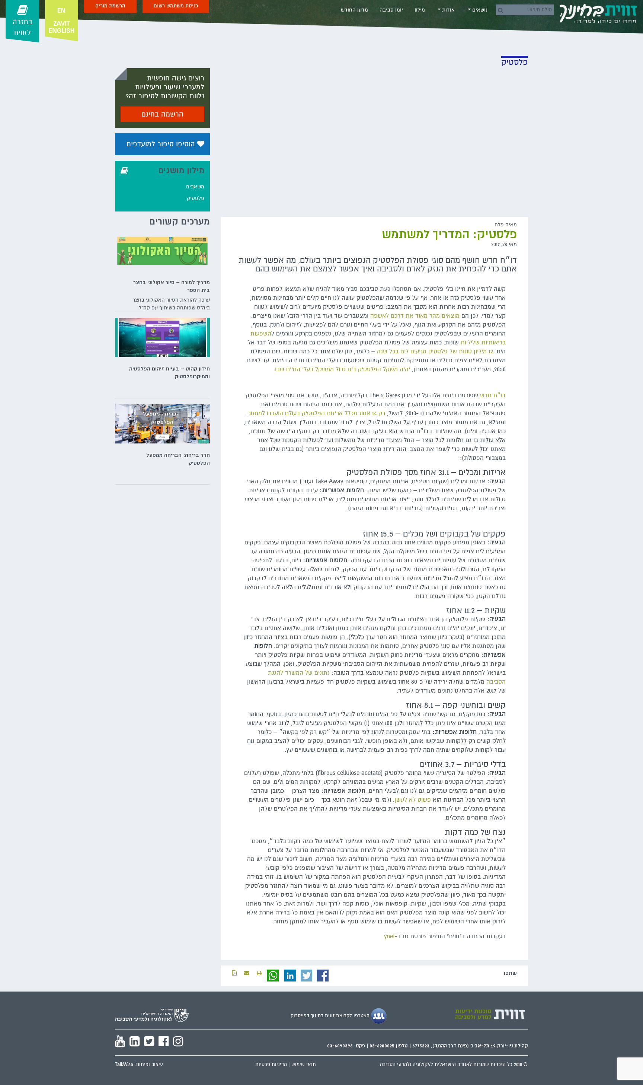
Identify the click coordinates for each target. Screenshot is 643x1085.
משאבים (195, 187)
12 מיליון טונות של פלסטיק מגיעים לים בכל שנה (435, 351)
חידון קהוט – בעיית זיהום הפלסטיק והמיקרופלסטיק (169, 372)
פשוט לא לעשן (412, 800)
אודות (448, 10)
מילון (420, 10)
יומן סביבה (391, 10)
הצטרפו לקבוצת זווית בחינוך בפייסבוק (331, 1016)
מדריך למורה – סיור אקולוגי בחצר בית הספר (171, 286)
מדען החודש (354, 10)
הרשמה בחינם (162, 114)
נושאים (479, 10)
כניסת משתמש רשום (176, 6)
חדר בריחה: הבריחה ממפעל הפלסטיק (178, 459)
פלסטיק (195, 198)
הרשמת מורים (110, 6)
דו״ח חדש (493, 395)
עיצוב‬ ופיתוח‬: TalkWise (139, 1065)
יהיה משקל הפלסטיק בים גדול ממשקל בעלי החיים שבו (342, 369)
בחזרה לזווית (22, 27)
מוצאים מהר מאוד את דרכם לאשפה (415, 315)
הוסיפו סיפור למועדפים (162, 144)
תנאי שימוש (303, 1065)
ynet (389, 936)
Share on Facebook (323, 975)
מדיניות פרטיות (271, 1065)
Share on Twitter (307, 975)
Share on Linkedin (290, 975)
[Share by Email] (246, 973)
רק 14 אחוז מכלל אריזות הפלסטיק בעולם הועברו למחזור (317, 413)
